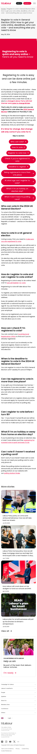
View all (5, 631)
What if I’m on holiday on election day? (17, 189)
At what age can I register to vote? (17, 181)
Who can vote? (17, 142)
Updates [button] (3, 696)
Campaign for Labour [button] (7, 684)
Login (9, 718)
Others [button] (3, 712)
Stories (3, 9)
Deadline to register (17, 166)
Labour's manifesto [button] (7, 688)
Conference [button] (4, 708)
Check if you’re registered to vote (17, 159)
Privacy (18, 748)
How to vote (17, 147)
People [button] (3, 692)
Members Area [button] (5, 704)
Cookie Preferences (6, 751)
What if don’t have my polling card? (17, 198)
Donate (27, 3)
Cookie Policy (25, 748)
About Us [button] (3, 700)
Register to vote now (17, 153)
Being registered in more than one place (17, 173)
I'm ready (8, 672)
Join (18, 3)
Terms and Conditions (7, 748)
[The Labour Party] (6, 3)
